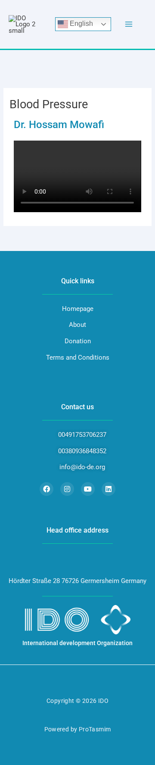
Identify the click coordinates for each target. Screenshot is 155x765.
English (80, 24)
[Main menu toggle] (129, 25)
